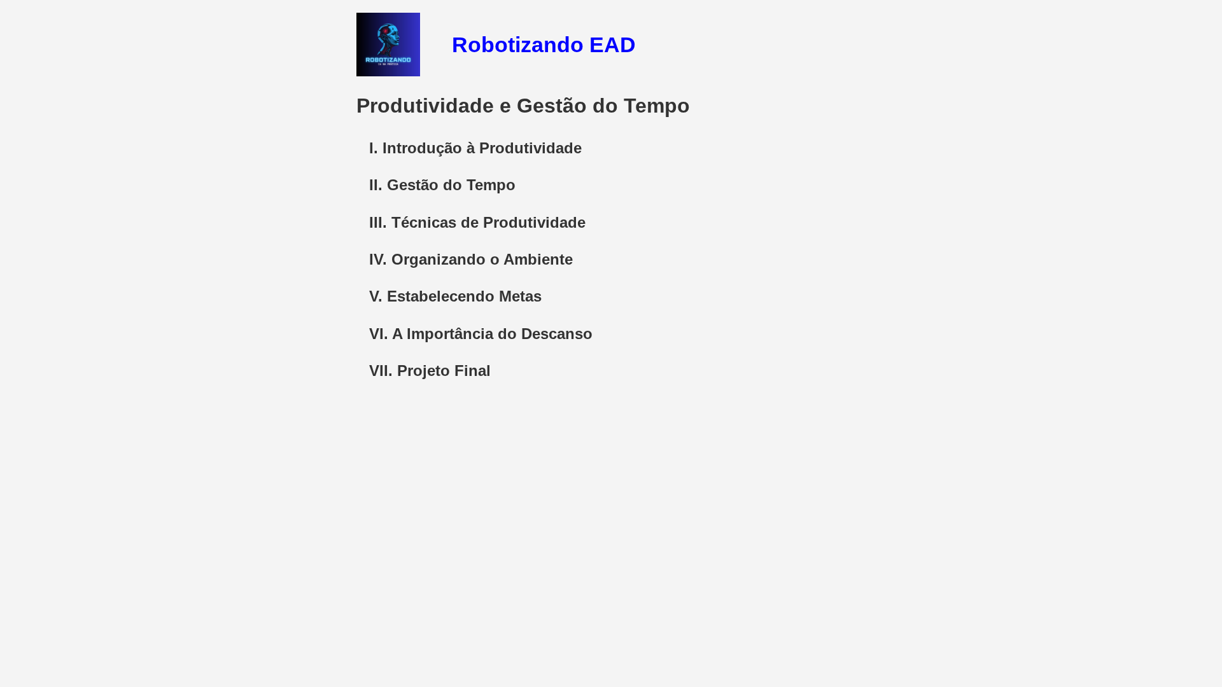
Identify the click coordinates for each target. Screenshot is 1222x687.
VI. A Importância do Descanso (481, 333)
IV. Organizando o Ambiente (471, 259)
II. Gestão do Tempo (442, 184)
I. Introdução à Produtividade (475, 147)
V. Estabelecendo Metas (455, 296)
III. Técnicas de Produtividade (477, 222)
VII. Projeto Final (430, 370)
